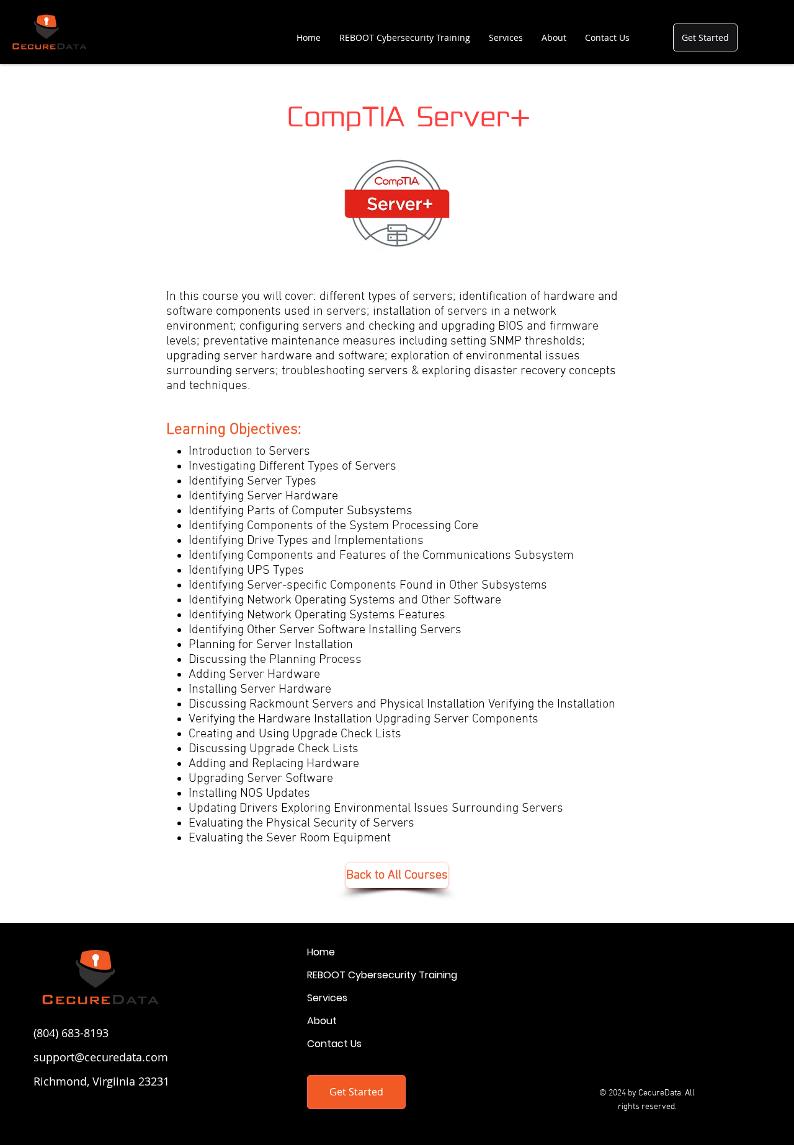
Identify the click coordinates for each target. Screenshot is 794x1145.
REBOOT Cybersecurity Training (382, 975)
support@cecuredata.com (100, 1057)
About (322, 1021)
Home (321, 952)
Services (327, 998)
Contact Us (334, 1044)
